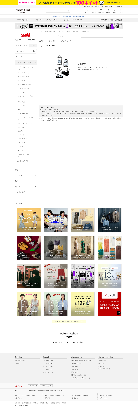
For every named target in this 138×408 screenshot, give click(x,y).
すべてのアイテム (48, 372)
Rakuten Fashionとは (77, 363)
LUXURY (17, 363)
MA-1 (19, 109)
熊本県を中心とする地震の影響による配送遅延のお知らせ (69, 16)
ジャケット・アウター (24, 62)
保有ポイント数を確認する (107, 395)
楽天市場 (119, 6)
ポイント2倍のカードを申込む (80, 395)
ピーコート (21, 135)
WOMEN (18, 45)
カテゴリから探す (48, 366)
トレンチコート (22, 80)
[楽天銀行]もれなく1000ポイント (93, 6)
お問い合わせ (74, 369)
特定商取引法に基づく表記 (78, 375)
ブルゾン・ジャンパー (24, 84)
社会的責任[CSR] (55, 403)
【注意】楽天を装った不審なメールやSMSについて (69, 321)
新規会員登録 (102, 360)
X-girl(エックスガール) (63, 31)
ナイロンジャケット (23, 88)
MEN (25, 45)
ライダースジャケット (24, 106)
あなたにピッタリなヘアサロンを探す (25, 395)
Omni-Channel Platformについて (80, 378)
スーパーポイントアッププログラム (81, 360)
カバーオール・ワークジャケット (25, 118)
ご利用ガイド (74, 366)
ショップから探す (48, 363)
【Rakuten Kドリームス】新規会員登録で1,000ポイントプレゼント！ (47, 390)
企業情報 (17, 403)
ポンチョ (20, 146)
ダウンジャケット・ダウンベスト (25, 97)
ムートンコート (22, 142)
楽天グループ (109, 6)
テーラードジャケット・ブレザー (25, 68)
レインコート (21, 150)
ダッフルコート (22, 127)
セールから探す (47, 369)
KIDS (33, 45)
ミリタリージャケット (24, 113)
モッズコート (21, 131)
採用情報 (64, 403)
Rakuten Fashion (50, 31)
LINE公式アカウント (104, 369)
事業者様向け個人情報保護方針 (41, 403)
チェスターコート (23, 138)
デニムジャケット (23, 102)
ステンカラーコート (23, 76)
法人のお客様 (74, 372)
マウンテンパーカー (23, 92)
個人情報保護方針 (26, 403)
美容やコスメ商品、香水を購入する (54, 395)
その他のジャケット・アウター (25, 155)
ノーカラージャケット (24, 73)
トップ (41, 31)
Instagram (101, 366)
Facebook (101, 363)
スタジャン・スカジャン (25, 123)
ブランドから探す (48, 360)
